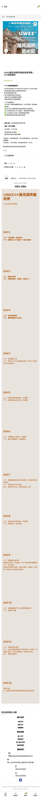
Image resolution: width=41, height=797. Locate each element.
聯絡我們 (20, 739)
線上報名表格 (20, 742)
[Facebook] (20, 780)
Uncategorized (11, 16)
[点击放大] (6, 51)
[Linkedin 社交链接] (23, 2)
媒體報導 (20, 728)
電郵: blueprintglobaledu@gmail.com (20, 756)
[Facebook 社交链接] (16, 2)
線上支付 (20, 736)
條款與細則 (20, 745)
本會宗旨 (20, 721)
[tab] (6, 178)
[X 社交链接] (18, 2)
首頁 (3, 16)
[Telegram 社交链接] (25, 2)
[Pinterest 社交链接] (20, 2)
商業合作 (20, 725)
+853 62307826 (20, 769)
